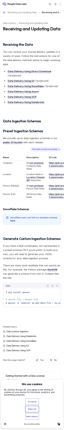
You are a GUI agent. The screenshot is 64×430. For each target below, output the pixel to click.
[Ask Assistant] (57, 286)
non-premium (36, 163)
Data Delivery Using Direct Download (29, 71)
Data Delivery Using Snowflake (26, 86)
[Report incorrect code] (48, 286)
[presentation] (32, 297)
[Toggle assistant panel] (55, 4)
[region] (32, 178)
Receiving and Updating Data (33, 23)
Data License (9, 23)
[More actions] (60, 4)
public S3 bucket (12, 142)
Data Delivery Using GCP (22, 96)
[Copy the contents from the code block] (52, 286)
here (12, 220)
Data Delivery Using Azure (23, 91)
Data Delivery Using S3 (21, 80)
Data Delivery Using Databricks (26, 102)
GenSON (52, 269)
